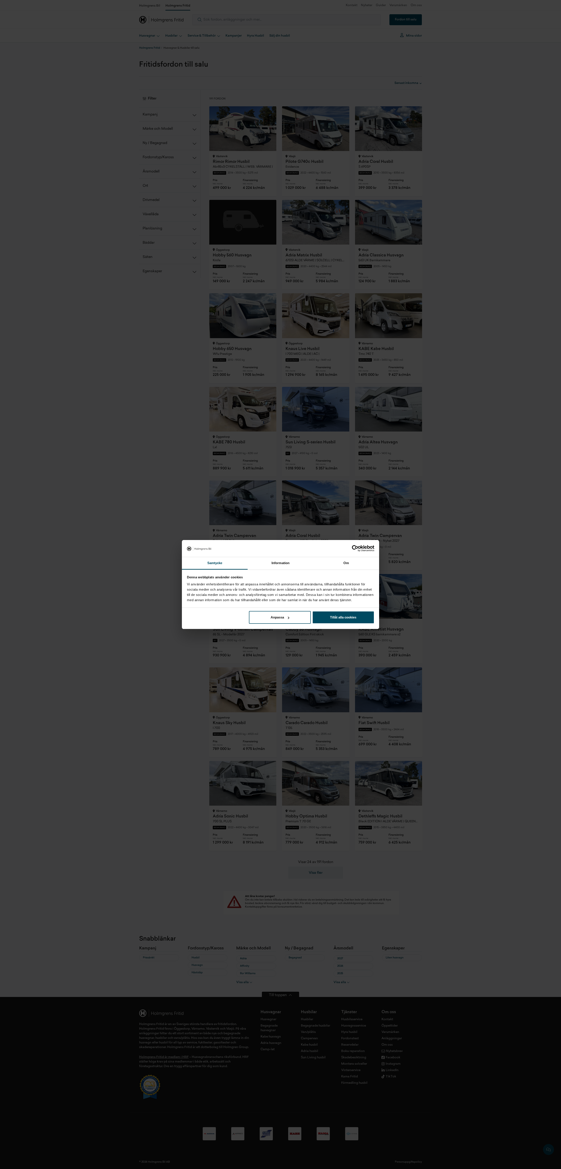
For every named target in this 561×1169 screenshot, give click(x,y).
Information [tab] (280, 563)
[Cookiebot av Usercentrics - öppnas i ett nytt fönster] (355, 548)
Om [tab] (346, 563)
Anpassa (277, 617)
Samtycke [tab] (214, 563)
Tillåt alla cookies (343, 617)
